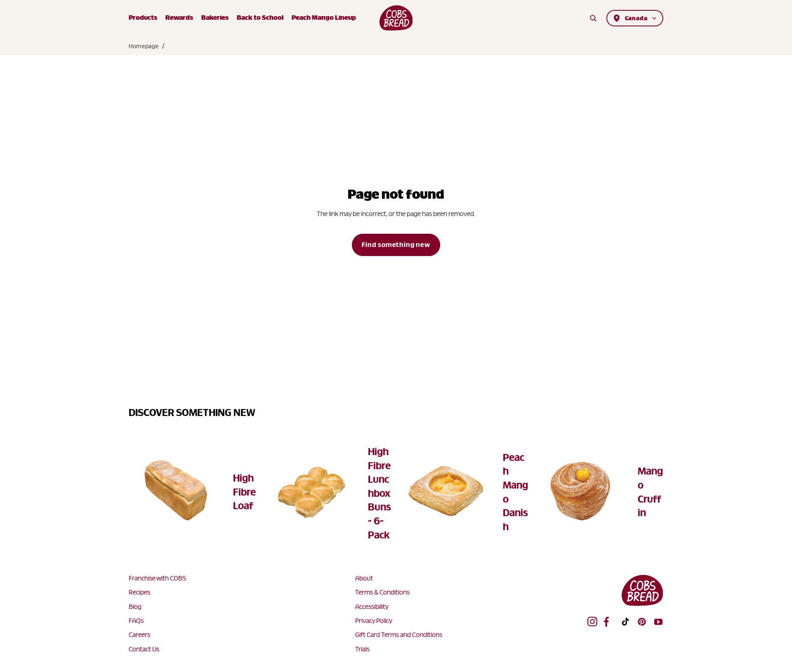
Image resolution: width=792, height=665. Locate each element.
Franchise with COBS (157, 578)
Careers (139, 635)
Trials (362, 649)
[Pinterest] (642, 622)
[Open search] (593, 18)
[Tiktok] (625, 622)
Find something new (396, 245)
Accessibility (372, 607)
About (364, 578)
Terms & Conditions (382, 592)
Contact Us (144, 649)
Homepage (144, 46)
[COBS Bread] (396, 18)
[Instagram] (592, 622)
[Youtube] (658, 622)
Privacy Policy (373, 621)
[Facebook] (609, 622)
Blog (135, 607)
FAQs (136, 621)
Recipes (139, 592)
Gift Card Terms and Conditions (398, 635)
